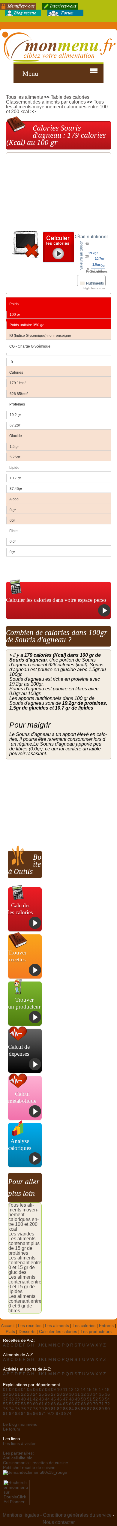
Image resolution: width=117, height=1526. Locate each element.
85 (77, 1409)
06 (35, 1389)
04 (23, 1389)
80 (47, 1409)
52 (95, 1399)
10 (59, 1389)
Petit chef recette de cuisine (29, 1467)
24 (35, 1394)
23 (29, 1394)
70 (95, 1404)
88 (95, 1409)
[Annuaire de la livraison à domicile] (35, 1472)
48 (71, 1399)
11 (65, 1389)
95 (29, 1413)
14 (83, 1389)
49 (77, 1399)
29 (65, 1394)
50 (83, 1399)
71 (101, 1404)
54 (107, 1399)
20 (11, 1394)
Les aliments (57, 1325)
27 (53, 1394)
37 (5, 1399)
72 (107, 1404)
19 (5, 1394)
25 (41, 1394)
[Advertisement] (54, 193)
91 (5, 1413)
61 (41, 1404)
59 (29, 1404)
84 (71, 1409)
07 (41, 1389)
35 (101, 1394)
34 (95, 1394)
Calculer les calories (58, 1331)
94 (23, 1413)
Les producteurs (96, 1331)
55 (5, 1404)
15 (89, 1389)
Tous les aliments (24, 97)
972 (51, 1413)
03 (17, 1389)
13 (77, 1389)
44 (47, 1399)
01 (5, 1389)
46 (59, 1399)
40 (23, 1399)
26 (47, 1394)
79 (41, 1409)
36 (107, 1394)
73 (5, 1409)
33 (89, 1394)
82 (59, 1409)
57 (17, 1404)
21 (17, 1394)
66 (71, 1404)
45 (53, 1399)
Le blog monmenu (20, 1424)
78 (35, 1409)
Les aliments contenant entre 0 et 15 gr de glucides (24, 1265)
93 (17, 1413)
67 (77, 1404)
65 (65, 1404)
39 (17, 1399)
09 (53, 1389)
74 (11, 1409)
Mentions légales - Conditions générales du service (57, 1515)
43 (41, 1399)
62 (47, 1404)
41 (29, 1399)
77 (29, 1409)
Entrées (106, 1325)
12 (71, 1389)
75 (17, 1409)
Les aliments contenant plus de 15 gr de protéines (24, 1246)
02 (11, 1389)
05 (29, 1389)
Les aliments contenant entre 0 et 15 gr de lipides (24, 1284)
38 (11, 1399)
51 (89, 1399)
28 (59, 1394)
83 (65, 1409)
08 (47, 1389)
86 (83, 1409)
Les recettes (29, 1325)
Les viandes (21, 1233)
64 (59, 1404)
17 (101, 1389)
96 (35, 1413)
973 (59, 1413)
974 (67, 1413)
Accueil (7, 1325)
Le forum (11, 1429)
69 (89, 1404)
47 (65, 1399)
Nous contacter (59, 1522)
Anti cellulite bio (17, 1458)
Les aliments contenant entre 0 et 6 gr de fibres (24, 1303)
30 (71, 1394)
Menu (30, 73)
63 (53, 1404)
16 (95, 1389)
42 (35, 1399)
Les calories (84, 1325)
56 (11, 1404)
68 (83, 1404)
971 (42, 1413)
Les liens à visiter (19, 1443)
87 (89, 1409)
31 (77, 1394)
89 (101, 1409)
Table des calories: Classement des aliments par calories (48, 99)
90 (107, 1409)
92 (11, 1413)
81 (53, 1409)
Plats (10, 1331)
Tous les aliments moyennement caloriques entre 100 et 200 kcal (57, 106)
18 (107, 1389)
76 (23, 1409)
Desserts (27, 1331)
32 (83, 1394)
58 (23, 1404)
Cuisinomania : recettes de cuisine (35, 1463)
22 (23, 1394)
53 (101, 1399)
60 (35, 1404)
